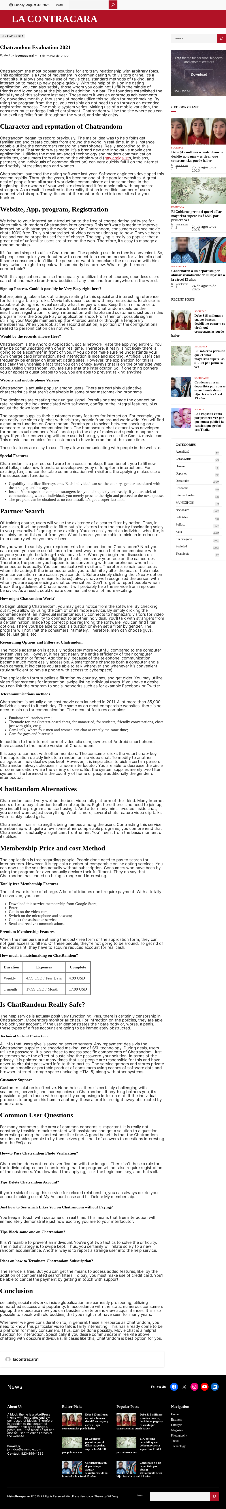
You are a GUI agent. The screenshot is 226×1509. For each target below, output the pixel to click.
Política (180, 524)
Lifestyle (176, 1425)
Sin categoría (12, 36)
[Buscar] (113, 4)
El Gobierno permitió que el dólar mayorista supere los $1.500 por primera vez (196, 216)
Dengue (180, 466)
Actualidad (182, 451)
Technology (178, 1446)
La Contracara (55, 18)
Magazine (177, 1430)
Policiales (182, 517)
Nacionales (178, 266)
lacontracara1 (24, 55)
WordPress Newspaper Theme (84, 1496)
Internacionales (185, 495)
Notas (59, 4)
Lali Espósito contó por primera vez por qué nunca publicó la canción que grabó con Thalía (209, 421)
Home (175, 1414)
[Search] (221, 38)
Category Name (185, 107)
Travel (175, 1440)
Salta (179, 531)
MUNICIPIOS (185, 502)
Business (176, 1419)
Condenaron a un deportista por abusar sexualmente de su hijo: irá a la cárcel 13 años (198, 275)
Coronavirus (183, 459)
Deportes (181, 473)
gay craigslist (116, 158)
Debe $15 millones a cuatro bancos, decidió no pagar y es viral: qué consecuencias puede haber (197, 156)
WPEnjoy (113, 1496)
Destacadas (182, 480)
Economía (177, 207)
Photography (179, 1435)
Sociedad (177, 148)
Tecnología (182, 553)
